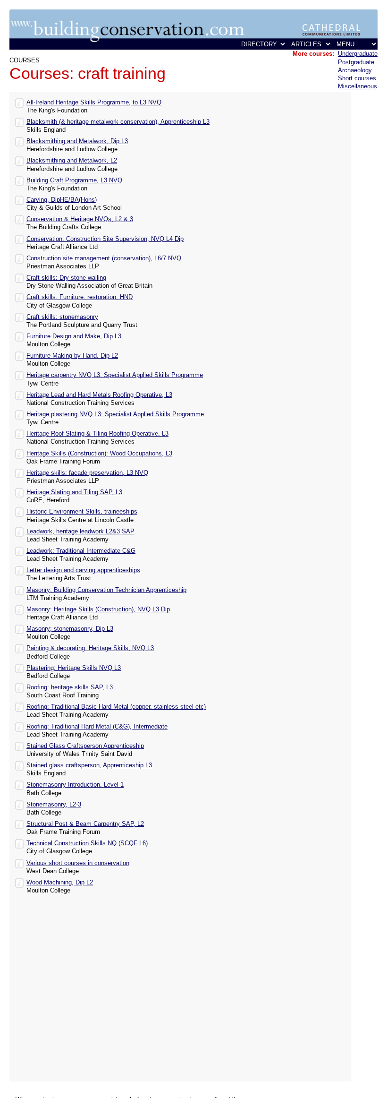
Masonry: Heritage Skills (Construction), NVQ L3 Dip (98, 609)
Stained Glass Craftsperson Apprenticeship (85, 745)
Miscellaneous (357, 86)
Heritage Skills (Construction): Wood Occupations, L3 (99, 453)
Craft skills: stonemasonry (62, 316)
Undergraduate (358, 53)
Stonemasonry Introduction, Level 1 (75, 784)
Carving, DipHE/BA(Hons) (61, 199)
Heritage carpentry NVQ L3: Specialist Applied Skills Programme (114, 374)
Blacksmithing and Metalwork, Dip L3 (77, 141)
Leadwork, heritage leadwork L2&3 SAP (80, 531)
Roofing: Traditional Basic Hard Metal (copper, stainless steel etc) (116, 706)
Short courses (357, 78)
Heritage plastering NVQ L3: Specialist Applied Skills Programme (115, 414)
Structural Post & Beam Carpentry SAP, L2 (85, 823)
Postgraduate (356, 62)
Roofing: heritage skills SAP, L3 (69, 687)
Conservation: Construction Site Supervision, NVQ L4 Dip (105, 238)
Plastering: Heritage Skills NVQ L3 (73, 667)
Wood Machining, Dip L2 (59, 882)
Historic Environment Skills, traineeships (81, 511)
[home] (193, 47)
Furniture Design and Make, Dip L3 (73, 336)
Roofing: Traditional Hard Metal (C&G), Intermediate (97, 726)
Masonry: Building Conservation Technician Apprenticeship (106, 589)
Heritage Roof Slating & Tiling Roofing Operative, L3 (97, 433)
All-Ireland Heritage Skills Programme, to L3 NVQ (93, 102)
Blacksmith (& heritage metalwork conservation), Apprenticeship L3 (118, 121)
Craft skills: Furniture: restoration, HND (79, 296)
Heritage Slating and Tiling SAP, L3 (74, 492)
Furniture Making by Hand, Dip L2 (72, 355)
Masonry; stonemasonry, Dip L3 (69, 628)
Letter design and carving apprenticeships (83, 570)
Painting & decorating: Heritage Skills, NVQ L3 (90, 648)
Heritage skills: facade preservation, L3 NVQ (87, 472)
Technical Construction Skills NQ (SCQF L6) (87, 843)
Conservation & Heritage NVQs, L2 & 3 (79, 219)
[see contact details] (19, 101)
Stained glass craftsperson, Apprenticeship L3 (89, 765)
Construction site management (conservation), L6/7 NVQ (103, 258)
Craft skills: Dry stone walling (66, 277)
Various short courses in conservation (77, 862)
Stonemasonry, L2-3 (53, 804)
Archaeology (355, 70)
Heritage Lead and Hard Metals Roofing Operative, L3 (99, 394)
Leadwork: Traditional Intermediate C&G (80, 550)
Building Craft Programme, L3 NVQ (74, 180)
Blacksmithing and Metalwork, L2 (71, 160)
